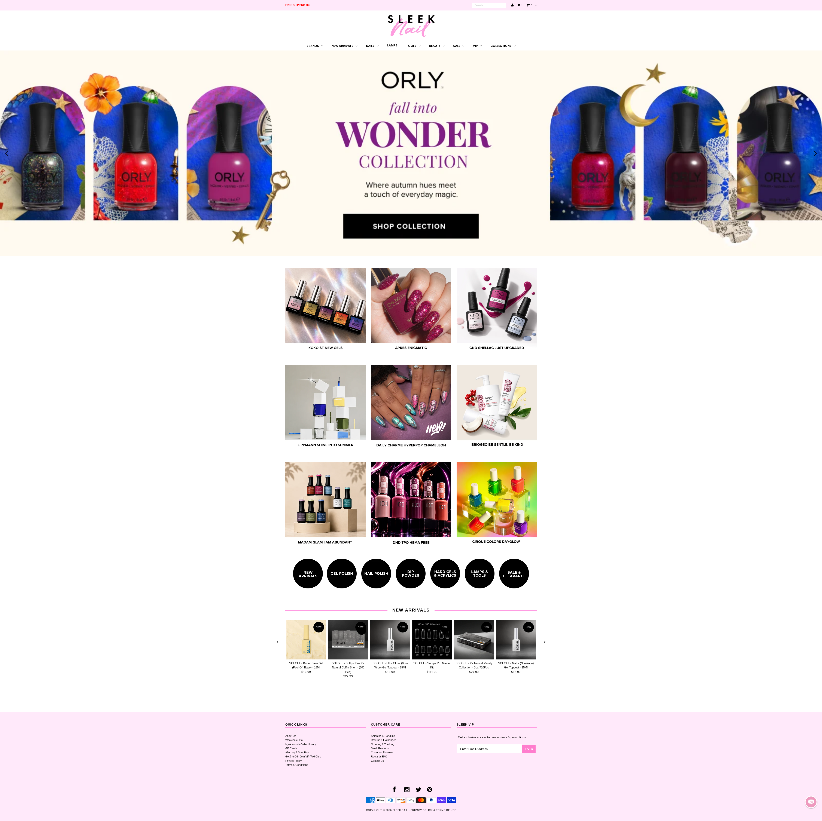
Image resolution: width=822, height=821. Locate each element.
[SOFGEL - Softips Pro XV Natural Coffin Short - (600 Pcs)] (348, 639)
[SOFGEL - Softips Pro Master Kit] (432, 639)
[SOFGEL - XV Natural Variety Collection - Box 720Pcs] (474, 639)
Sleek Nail (400, 810)
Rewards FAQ (379, 756)
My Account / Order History (300, 744)
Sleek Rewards (380, 748)
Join (528, 749)
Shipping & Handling (383, 736)
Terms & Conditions (296, 764)
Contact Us (377, 760)
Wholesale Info (294, 740)
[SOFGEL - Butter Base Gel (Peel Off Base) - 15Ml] (306, 639)
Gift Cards (291, 748)
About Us (290, 736)
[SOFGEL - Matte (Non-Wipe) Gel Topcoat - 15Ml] (516, 639)
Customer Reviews (382, 752)
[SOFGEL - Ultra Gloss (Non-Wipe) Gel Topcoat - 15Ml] (390, 639)
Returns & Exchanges (383, 740)
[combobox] (489, 5)
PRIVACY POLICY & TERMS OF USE (433, 810)
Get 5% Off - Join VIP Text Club (303, 756)
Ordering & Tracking (382, 744)
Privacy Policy (293, 760)
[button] (811, 802)
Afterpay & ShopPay (297, 752)
